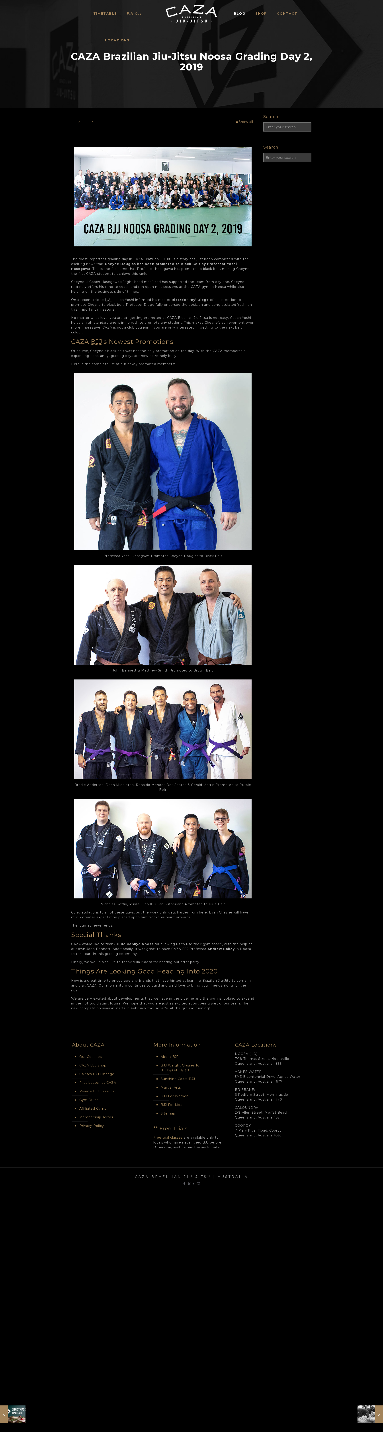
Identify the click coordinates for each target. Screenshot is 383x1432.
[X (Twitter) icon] (189, 1184)
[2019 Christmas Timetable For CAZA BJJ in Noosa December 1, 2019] (12, 1414)
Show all (246, 122)
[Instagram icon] (198, 1184)
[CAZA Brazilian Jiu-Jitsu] (191, 13)
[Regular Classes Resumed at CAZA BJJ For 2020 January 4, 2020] (370, 1414)
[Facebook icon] (184, 1184)
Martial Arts (171, 1087)
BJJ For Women (175, 1096)
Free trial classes (168, 1138)
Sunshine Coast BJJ (178, 1079)
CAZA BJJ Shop (92, 1065)
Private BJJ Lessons (97, 1091)
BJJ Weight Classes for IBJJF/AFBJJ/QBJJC (181, 1067)
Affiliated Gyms (92, 1109)
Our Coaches (90, 1057)
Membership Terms (96, 1117)
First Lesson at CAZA (97, 1083)
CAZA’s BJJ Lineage (96, 1074)
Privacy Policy (91, 1126)
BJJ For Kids (171, 1105)
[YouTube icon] (193, 1184)
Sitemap (168, 1113)
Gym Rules (88, 1100)
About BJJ (170, 1057)
